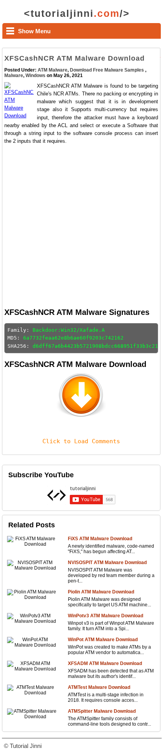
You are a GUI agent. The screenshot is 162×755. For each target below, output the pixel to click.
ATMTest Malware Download (99, 687)
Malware (13, 75)
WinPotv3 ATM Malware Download (105, 615)
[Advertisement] (81, 225)
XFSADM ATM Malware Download (105, 663)
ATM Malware (52, 70)
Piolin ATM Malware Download (101, 592)
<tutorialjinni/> (77, 13)
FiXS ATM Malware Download (100, 538)
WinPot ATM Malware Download (103, 639)
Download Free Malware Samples (107, 70)
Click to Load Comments (81, 441)
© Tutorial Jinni (23, 745)
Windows (35, 75)
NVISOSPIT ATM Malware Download (107, 562)
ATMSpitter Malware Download (102, 711)
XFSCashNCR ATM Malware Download (74, 58)
